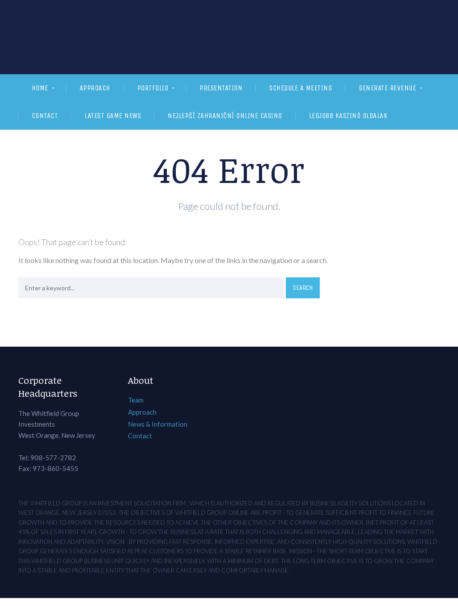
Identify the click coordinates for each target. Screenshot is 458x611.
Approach (95, 88)
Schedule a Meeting (300, 88)
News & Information (157, 424)
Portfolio (153, 88)
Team (136, 400)
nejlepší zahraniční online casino (225, 115)
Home (40, 88)
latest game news (113, 115)
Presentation (220, 88)
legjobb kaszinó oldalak (348, 115)
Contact (45, 115)
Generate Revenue (387, 88)
